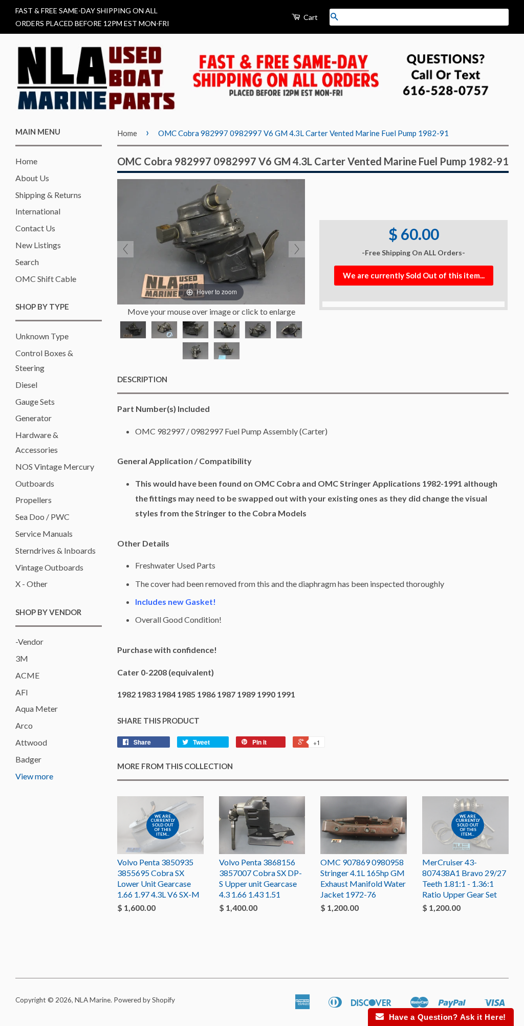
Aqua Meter (36, 708)
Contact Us (35, 228)
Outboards (34, 483)
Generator (33, 418)
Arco (24, 725)
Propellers (33, 500)
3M (21, 658)
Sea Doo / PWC (42, 516)
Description (142, 379)
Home (26, 161)
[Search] (334, 17)
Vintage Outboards (49, 567)
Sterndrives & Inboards (55, 550)
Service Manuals (44, 533)
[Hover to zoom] (211, 241)
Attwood (31, 742)
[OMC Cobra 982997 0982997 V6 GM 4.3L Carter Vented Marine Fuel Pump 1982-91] (133, 329)
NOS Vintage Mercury (54, 466)
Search (27, 262)
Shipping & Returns (48, 195)
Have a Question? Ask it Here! (445, 1017)
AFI (21, 692)
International (37, 211)
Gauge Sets (35, 401)
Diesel (26, 384)
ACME (27, 675)
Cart (310, 17)
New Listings (38, 245)
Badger (28, 759)
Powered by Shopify (144, 1000)
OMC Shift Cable (45, 278)
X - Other (31, 583)
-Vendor (29, 641)
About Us (32, 178)
